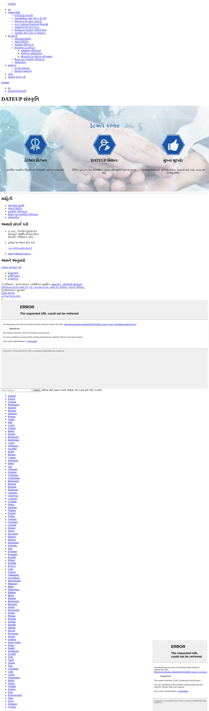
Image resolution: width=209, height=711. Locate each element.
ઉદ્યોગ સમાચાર (23, 71)
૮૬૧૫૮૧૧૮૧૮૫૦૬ (11, 296)
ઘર (9, 9)
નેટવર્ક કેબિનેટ (76, 287)
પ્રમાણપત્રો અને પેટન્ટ (27, 27)
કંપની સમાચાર (22, 68)
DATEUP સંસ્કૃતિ (23, 15)
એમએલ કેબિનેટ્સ (31, 50)
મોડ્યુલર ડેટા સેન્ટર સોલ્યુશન (36, 56)
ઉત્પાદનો (12, 36)
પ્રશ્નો (10, 74)
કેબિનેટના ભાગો (9, 287)
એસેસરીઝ (20, 62)
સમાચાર (12, 65)
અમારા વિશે (14, 12)
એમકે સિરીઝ (21, 41)
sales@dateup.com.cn (19, 253)
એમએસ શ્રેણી (22, 38)
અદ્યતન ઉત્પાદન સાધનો (28, 21)
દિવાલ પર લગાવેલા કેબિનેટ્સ (29, 59)
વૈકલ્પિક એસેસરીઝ (31, 53)
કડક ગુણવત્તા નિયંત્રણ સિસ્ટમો (31, 24)
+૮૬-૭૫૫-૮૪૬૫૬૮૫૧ (20, 248)
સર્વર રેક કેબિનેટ (58, 287)
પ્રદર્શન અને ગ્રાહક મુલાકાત (30, 33)
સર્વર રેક (23, 287)
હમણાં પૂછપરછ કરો (11, 267)
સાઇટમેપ (56, 284)
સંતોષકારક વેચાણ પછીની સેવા (30, 30)
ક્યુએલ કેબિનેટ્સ (24, 44)
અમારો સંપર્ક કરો (17, 77)
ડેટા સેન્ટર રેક (41, 287)
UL (31, 287)
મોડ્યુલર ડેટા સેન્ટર (24, 47)
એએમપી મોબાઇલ (72, 284)
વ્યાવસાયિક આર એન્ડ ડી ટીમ (30, 18)
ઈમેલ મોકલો (8, 293)
